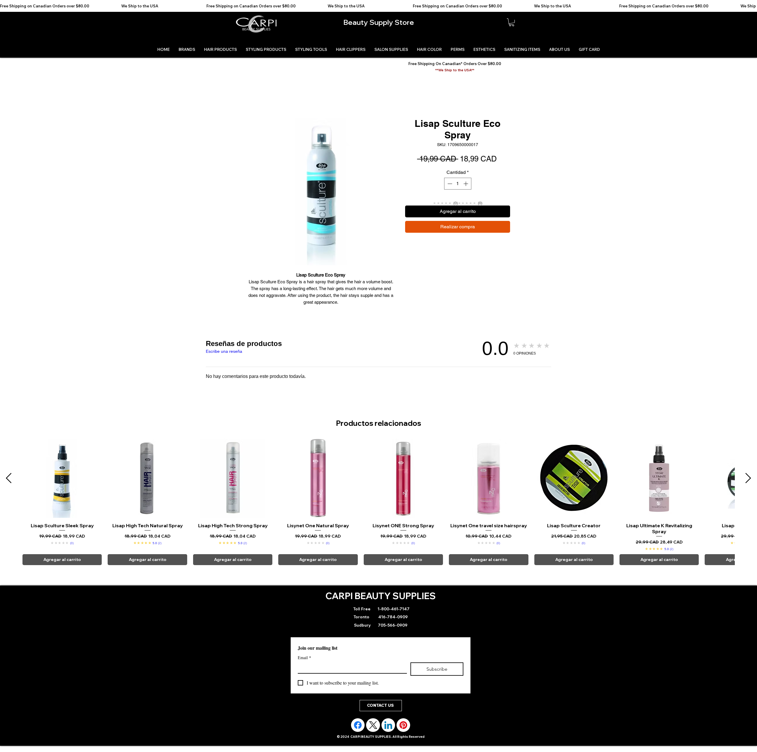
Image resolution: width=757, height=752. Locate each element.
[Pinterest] (403, 725)
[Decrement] (449, 183)
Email (304, 657)
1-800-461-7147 (393, 609)
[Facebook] (358, 725)
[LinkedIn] (388, 725)
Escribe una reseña (224, 351)
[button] (511, 22)
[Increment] (466, 183)
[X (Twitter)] (373, 725)
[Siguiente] (748, 478)
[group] (378, 501)
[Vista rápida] (62, 478)
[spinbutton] (457, 183)
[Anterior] (8, 478)
